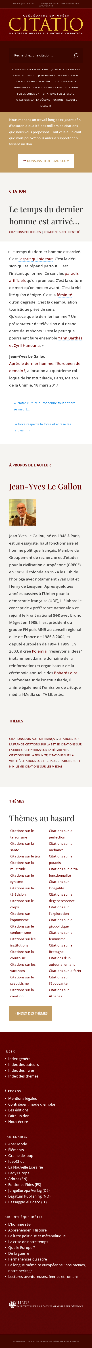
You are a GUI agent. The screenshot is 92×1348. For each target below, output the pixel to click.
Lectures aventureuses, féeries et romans (43, 1276)
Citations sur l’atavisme (34, 81)
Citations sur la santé (22, 846)
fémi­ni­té (64, 294)
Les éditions (18, 1110)
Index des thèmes (32, 1013)
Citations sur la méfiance (61, 846)
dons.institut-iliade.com (48, 161)
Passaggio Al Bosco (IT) (27, 1202)
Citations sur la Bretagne (61, 948)
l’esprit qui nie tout (36, 258)
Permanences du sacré (27, 1259)
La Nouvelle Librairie (25, 1167)
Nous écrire (18, 1121)
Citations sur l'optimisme (20, 916)
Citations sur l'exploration (59, 910)
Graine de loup (20, 1155)
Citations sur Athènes (59, 993)
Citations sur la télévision (22, 891)
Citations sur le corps (22, 904)
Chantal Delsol (24, 75)
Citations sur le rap (47, 87)
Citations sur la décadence (47, 750)
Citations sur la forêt (65, 970)
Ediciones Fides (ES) (24, 1184)
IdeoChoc (16, 1161)
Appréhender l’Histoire (27, 1230)
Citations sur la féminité (28, 755)
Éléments (16, 1149)
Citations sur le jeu (25, 856)
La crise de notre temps (28, 1241)
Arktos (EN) (17, 1178)
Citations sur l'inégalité (59, 884)
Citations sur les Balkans (30, 69)
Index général (19, 1058)
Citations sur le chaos (38, 761)
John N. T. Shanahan (66, 69)
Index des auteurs (23, 1064)
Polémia (39, 651)
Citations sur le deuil (58, 93)
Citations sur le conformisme (22, 929)
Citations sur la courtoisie (22, 954)
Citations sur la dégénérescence (62, 897)
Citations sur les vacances (23, 967)
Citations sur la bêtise (42, 744)
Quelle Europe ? (21, 1247)
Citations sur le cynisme (22, 878)
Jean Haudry (46, 75)
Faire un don (18, 1115)
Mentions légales (22, 1098)
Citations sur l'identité (62, 232)
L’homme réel (19, 1224)
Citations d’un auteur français (33, 739)
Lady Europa (18, 1173)
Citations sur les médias (43, 766)
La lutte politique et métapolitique (37, 1236)
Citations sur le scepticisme (22, 980)
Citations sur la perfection (61, 833)
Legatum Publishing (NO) (29, 1196)
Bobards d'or (65, 672)
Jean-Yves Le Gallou (45, 486)
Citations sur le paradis (61, 859)
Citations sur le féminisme (61, 935)
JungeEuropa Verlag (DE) (29, 1190)
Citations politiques (25, 232)
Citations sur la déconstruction (39, 99)
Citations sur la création (22, 993)
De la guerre (18, 1253)
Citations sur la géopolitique (61, 922)
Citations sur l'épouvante (59, 980)
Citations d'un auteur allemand (62, 961)
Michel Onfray (68, 75)
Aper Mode (17, 1144)
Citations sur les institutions (23, 942)
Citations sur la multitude (22, 865)
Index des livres (21, 1070)
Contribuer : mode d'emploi (31, 1104)
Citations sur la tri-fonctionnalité (63, 872)
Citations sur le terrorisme (22, 833)
